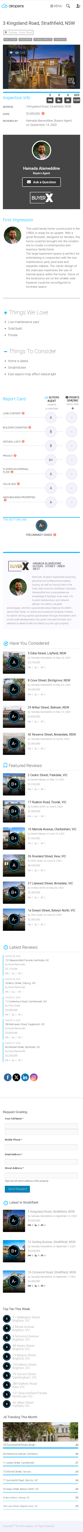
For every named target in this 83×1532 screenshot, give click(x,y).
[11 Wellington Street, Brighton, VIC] (41, 1320)
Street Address (14, 1168)
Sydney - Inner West (20, 32)
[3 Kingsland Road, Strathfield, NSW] (40, 1223)
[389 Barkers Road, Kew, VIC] (41, 1386)
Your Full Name (14, 1118)
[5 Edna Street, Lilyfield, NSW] (37, 663)
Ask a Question (44, 182)
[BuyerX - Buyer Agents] (18, 568)
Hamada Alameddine (49, 566)
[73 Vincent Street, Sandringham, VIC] (41, 1377)
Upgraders (60, 39)
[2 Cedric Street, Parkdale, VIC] (40, 784)
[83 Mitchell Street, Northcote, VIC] (37, 1052)
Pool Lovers (10, 39)
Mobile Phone (13, 1139)
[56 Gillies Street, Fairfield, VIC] (41, 1405)
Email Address (13, 1154)
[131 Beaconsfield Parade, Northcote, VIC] (37, 965)
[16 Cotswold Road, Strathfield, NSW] (40, 1283)
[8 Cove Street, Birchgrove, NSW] (37, 690)
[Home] (12, 4)
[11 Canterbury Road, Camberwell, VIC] (37, 1006)
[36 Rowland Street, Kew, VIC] (40, 866)
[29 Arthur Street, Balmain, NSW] (37, 717)
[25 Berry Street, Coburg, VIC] (37, 986)
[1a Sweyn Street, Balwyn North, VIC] (40, 920)
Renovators (25, 39)
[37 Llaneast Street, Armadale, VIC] (40, 893)
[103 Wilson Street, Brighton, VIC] (41, 1368)
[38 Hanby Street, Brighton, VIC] (41, 1349)
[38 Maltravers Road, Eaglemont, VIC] (37, 1029)
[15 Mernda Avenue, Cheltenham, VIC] (40, 839)
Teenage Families (43, 39)
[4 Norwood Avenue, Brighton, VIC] (41, 1339)
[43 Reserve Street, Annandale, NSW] (37, 744)
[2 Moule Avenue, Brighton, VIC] (41, 1330)
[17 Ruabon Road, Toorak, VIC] (40, 812)
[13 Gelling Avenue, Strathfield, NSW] (40, 1253)
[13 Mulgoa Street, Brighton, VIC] (41, 1358)
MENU (57, 6)
